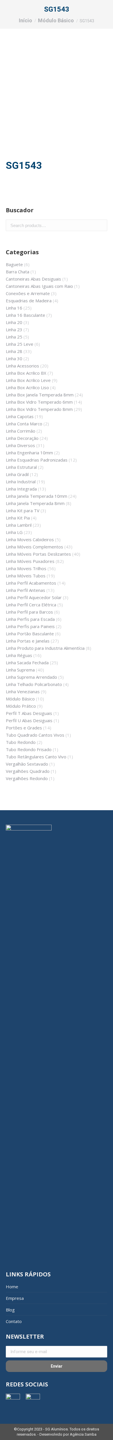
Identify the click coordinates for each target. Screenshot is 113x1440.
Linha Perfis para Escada (30, 619)
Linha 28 (14, 351)
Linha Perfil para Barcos (29, 612)
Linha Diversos (20, 445)
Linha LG (14, 532)
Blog (10, 1310)
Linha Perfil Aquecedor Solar (34, 597)
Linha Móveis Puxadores (30, 561)
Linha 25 (14, 337)
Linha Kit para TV (22, 510)
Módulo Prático (21, 706)
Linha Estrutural (21, 467)
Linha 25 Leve (19, 344)
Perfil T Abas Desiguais (29, 713)
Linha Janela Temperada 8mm (35, 503)
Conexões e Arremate (28, 293)
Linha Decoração (22, 438)
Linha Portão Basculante (30, 633)
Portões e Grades (24, 728)
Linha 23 (14, 329)
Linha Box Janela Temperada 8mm (40, 395)
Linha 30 (14, 358)
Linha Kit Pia (18, 518)
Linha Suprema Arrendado (31, 677)
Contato (14, 1321)
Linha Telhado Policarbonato (34, 684)
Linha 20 (14, 322)
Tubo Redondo (21, 742)
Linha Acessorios (22, 366)
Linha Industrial (21, 481)
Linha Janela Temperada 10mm (36, 496)
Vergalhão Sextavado (27, 764)
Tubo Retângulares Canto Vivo (36, 757)
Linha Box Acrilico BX (26, 373)
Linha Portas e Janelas (28, 641)
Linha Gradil (17, 474)
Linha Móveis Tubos (25, 576)
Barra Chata (17, 272)
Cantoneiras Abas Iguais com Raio (39, 286)
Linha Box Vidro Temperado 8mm (39, 409)
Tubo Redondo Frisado (29, 749)
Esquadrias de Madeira (29, 300)
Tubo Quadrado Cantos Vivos (35, 735)
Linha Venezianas (23, 691)
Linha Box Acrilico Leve (28, 380)
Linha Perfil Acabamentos (31, 583)
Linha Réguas (19, 655)
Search (101, 225)
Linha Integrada (21, 489)
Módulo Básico (20, 699)
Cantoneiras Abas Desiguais (33, 279)
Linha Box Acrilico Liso (27, 387)
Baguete (14, 264)
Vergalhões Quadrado (28, 771)
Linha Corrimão (20, 431)
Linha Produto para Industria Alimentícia (45, 648)
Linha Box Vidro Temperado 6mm (39, 402)
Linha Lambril (19, 525)
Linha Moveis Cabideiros (30, 539)
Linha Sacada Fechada (27, 662)
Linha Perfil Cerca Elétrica (31, 605)
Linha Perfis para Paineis (30, 626)
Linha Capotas (20, 416)
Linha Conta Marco (24, 424)
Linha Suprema (20, 670)
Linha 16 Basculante (25, 315)
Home (12, 1286)
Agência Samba (83, 1434)
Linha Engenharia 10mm (29, 452)
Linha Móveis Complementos (34, 547)
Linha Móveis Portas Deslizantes (38, 554)
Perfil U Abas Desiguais (29, 720)
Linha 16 (14, 308)
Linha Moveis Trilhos (26, 568)
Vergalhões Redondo (27, 778)
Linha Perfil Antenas (25, 590)
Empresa (15, 1298)
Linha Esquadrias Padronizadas (37, 460)
